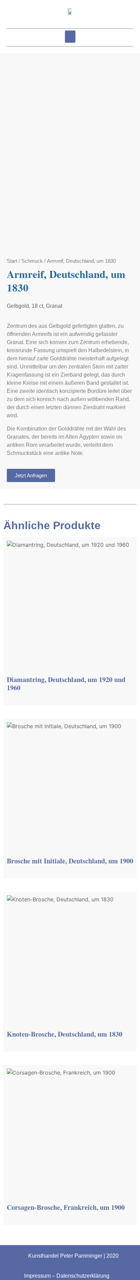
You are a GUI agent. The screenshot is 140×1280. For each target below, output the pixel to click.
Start (12, 261)
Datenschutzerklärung (82, 1276)
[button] (70, 37)
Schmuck (32, 261)
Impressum (37, 1276)
